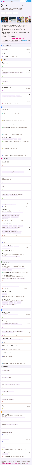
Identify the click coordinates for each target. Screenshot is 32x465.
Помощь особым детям (6, 137)
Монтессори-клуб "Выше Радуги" (17, 301)
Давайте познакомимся (6, 87)
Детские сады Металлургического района (17, 212)
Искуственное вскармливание (5, 256)
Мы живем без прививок (4, 246)
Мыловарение (17, 384)
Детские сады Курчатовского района (6, 214)
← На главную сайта (16, 1)
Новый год (21, 72)
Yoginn (2, 314)
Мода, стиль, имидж (10, 314)
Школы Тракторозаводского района (14, 228)
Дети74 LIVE (4, 62)
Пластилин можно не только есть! (21, 278)
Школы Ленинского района (10, 227)
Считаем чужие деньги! (16, 339)
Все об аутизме (14, 204)
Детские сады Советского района (15, 215)
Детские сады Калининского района (15, 214)
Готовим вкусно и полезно (7, 414)
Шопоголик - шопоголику (6, 452)
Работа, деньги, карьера (6, 338)
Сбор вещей (4, 152)
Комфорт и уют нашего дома (5, 432)
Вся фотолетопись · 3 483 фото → (26, 16)
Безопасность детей (11, 246)
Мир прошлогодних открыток (12, 96)
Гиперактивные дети (4, 204)
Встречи (3, 377)
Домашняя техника (4, 424)
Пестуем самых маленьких (7, 291)
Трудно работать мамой (19, 331)
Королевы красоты (16, 314)
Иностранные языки (16, 268)
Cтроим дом (10, 432)
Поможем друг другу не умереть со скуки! (6, 323)
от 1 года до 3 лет (20, 194)
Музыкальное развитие (4, 268)
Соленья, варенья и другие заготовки (20, 417)
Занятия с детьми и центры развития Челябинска (7, 301)
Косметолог (6, 314)
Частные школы (3, 227)
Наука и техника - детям (22, 268)
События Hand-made (6, 390)
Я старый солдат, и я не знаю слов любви (10, 345)
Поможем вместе (5, 109)
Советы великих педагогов (15, 286)
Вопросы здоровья (21, 171)
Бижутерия (6, 384)
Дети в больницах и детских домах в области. (11, 124)
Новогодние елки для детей (12, 304)
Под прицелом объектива (5, 49)
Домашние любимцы (6, 444)
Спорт (3, 238)
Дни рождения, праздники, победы (8, 93)
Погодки (3, 186)
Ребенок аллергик (16, 246)
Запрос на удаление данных (15, 463)
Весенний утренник (4, 73)
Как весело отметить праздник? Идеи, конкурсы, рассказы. (8, 95)
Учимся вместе (21, 339)
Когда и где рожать (4, 172)
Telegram (26, 463)
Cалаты (5, 417)
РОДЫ (3, 178)
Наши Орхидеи (7, 439)
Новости (3, 53)
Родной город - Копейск (4, 81)
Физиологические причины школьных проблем (16, 231)
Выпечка (11, 417)
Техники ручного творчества (12, 278)
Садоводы (3, 439)
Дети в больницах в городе (7, 131)
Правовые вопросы (21, 172)
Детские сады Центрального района (6, 215)
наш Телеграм (24, 40)
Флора (3, 437)
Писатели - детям (9, 286)
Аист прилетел (17, 95)
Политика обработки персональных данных (6, 463)
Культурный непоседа (6, 299)
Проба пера (14, 331)
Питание (3, 253)
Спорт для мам (10, 331)
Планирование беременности (5, 171)
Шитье (2, 370)
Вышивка (8, 370)
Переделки (10, 384)
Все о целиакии (9, 204)
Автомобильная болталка (7, 352)
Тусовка (3, 69)
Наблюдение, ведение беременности (14, 171)
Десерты (14, 417)
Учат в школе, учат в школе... (7, 223)
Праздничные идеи (11, 399)
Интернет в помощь (4, 286)
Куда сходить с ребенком (5, 304)
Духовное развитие (10, 268)
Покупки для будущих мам (15, 172)
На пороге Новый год (18, 96)
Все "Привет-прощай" (14, 323)
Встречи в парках (12, 72)
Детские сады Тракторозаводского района (7, 212)
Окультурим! (4, 264)
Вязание (5, 370)
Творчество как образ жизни (7, 275)
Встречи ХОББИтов (4, 391)
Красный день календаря (5, 96)
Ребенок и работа (4, 339)
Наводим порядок (9, 424)
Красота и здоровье (6, 312)
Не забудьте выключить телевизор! (6, 324)
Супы (2, 417)
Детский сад (4, 209)
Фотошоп (7, 331)
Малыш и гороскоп (16, 195)
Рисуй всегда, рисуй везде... (5, 278)
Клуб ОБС (3, 320)
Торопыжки (3, 194)
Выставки (13, 391)
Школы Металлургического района (6, 231)
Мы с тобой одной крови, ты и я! (9, 194)
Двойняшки (11, 195)
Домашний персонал (14, 424)
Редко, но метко (17, 72)
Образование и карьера (9, 339)
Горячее (8, 417)
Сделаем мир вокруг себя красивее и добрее (16, 324)
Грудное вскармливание (12, 256)
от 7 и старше (7, 195)
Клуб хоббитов (4, 405)
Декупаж (3, 384)
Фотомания (3, 331)
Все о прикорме (18, 256)
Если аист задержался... (6, 161)
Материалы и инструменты (5, 399)
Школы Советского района (17, 227)
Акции (10, 377)
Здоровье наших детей (6, 245)
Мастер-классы (6, 377)
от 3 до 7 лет (3, 195)
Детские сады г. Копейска (5, 218)
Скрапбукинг (13, 384)
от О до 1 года (15, 194)
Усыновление (4, 145)
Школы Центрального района (5, 228)
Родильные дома (9, 172)
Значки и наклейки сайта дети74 (5, 72)
